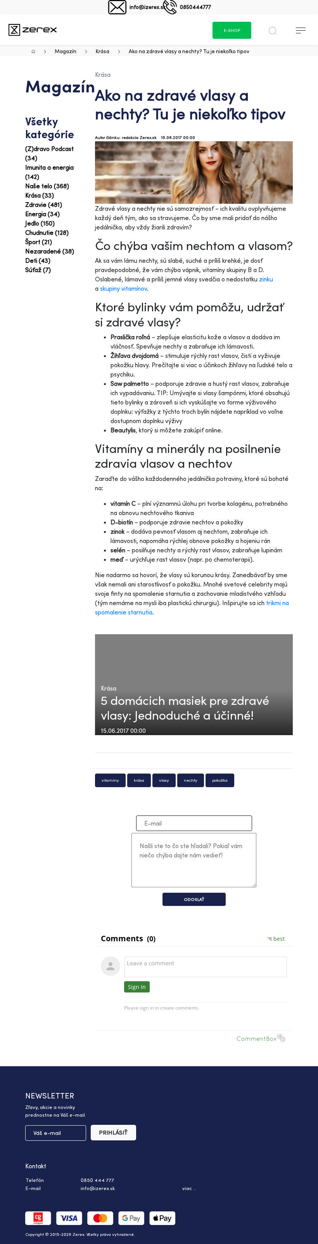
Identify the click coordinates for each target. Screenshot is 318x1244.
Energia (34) (42, 214)
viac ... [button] (189, 1188)
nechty (190, 780)
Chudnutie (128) (47, 232)
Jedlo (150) (40, 223)
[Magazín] (32, 29)
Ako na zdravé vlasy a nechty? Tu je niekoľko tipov (189, 51)
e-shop (232, 30)
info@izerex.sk (148, 6)
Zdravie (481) (43, 204)
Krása (102, 51)
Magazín (65, 51)
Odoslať (194, 899)
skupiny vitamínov (123, 288)
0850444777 (195, 6)
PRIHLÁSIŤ (113, 1132)
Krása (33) (39, 195)
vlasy (164, 780)
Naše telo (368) (47, 186)
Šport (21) (38, 242)
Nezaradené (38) (49, 251)
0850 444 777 (97, 1180)
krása (139, 780)
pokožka (220, 780)
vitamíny (110, 780)
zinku (266, 279)
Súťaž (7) (38, 270)
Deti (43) (37, 260)
